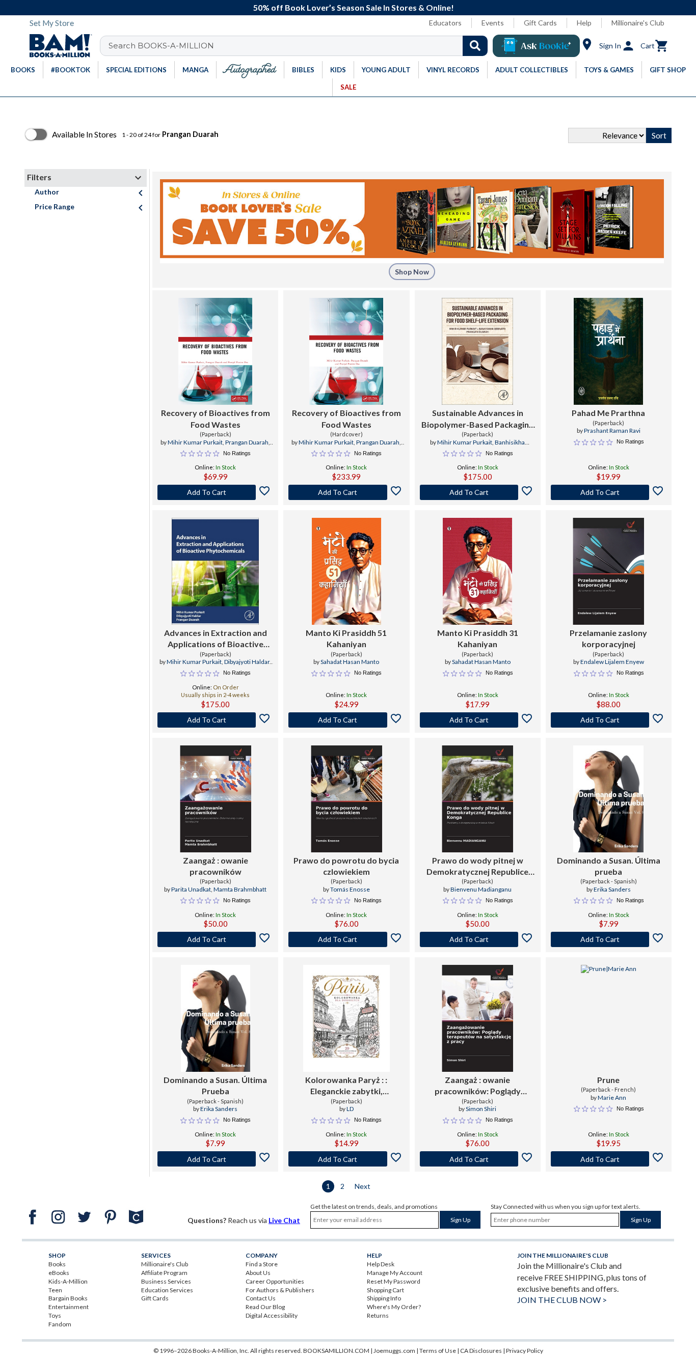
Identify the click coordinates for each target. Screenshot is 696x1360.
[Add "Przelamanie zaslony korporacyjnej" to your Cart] (608, 720)
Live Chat (284, 1220)
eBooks (58, 1272)
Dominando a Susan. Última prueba (608, 865)
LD (350, 1109)
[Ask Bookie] (536, 46)
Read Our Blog (265, 1307)
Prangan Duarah (247, 442)
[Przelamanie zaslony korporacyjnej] (608, 571)
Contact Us (261, 1298)
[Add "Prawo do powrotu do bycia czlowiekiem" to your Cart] (346, 939)
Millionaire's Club (637, 22)
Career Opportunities (275, 1281)
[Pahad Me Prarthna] (608, 351)
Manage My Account (394, 1272)
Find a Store (262, 1264)
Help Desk (380, 1264)
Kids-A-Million (68, 1281)
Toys (54, 1315)
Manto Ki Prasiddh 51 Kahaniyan (346, 638)
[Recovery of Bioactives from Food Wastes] (215, 351)
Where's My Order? (394, 1307)
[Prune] (608, 1018)
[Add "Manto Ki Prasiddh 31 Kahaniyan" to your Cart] (478, 720)
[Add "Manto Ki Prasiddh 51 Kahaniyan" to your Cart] (346, 720)
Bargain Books (68, 1298)
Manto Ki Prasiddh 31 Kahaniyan (477, 638)
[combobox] (300, 45)
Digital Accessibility (272, 1315)
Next (362, 1186)
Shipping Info (384, 1298)
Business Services (166, 1281)
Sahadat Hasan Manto (349, 661)
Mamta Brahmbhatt (239, 889)
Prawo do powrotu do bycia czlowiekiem (346, 865)
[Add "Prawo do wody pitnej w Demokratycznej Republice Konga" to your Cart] (478, 939)
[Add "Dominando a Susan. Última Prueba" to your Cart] (215, 1159)
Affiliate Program (164, 1272)
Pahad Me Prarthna (608, 413)
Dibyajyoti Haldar (247, 661)
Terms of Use (437, 1350)
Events (492, 22)
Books (57, 1264)
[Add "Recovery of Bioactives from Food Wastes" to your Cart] (215, 492)
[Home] (57, 46)
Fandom (59, 1324)
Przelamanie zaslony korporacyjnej (608, 638)
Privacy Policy (524, 1350)
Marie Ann (612, 1097)
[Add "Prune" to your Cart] (608, 1159)
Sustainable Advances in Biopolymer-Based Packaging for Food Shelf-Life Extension (477, 419)
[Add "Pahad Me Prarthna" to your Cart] (608, 492)
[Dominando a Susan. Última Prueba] (215, 1018)
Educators (445, 22)
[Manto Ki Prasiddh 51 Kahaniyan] (346, 571)
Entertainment (68, 1307)
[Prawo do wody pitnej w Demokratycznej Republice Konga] (477, 799)
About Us (258, 1272)
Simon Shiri (481, 1109)
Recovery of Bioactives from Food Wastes (215, 418)
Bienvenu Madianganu (481, 889)
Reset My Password (393, 1281)
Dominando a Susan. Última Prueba (215, 1085)
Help (584, 22)
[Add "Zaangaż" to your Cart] (215, 939)
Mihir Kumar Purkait (195, 442)
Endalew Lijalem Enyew (612, 661)
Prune (608, 1080)
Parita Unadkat (191, 889)
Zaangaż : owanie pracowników (215, 865)
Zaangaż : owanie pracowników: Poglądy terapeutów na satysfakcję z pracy (477, 1086)
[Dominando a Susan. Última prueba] (608, 799)
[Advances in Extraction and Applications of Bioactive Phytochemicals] (215, 571)
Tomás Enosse (350, 889)
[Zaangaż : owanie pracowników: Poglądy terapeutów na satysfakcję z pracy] (477, 1018)
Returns (378, 1315)
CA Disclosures (481, 1350)
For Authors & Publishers (280, 1290)
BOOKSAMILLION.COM (336, 1350)
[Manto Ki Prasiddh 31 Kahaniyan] (477, 571)
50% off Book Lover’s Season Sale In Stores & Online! (353, 7)
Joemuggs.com (394, 1350)
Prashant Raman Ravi (612, 430)
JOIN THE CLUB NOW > (562, 1300)
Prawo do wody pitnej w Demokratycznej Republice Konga (477, 866)
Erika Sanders (612, 889)
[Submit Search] (475, 46)
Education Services (167, 1290)
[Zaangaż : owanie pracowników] (215, 799)
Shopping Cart (385, 1290)
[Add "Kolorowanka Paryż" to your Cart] (346, 1159)
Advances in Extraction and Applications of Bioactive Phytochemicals (215, 639)
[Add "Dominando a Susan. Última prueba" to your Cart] (608, 939)
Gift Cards (540, 22)
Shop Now (412, 271)
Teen (55, 1290)
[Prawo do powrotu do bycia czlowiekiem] (346, 799)
